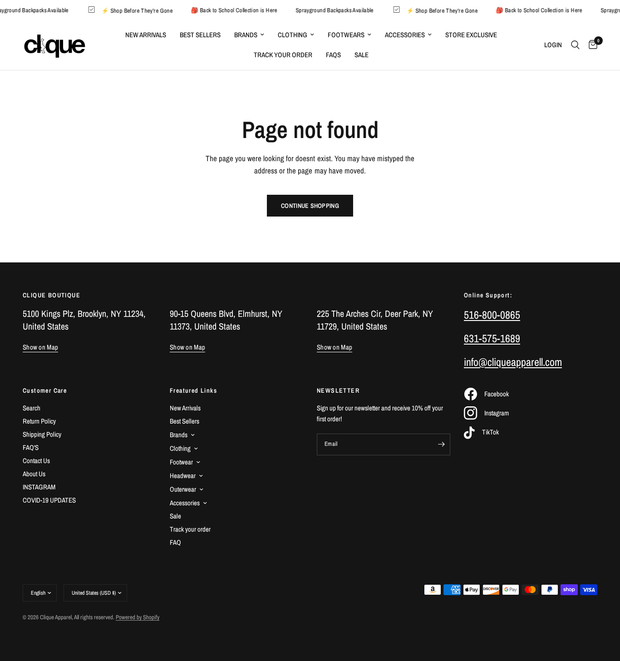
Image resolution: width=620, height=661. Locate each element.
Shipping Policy (42, 434)
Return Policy (39, 421)
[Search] (575, 45)
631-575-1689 (492, 338)
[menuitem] (145, 35)
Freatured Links (193, 390)
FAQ (175, 542)
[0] (590, 45)
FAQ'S (31, 447)
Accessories (405, 34)
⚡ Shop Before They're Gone (141, 10)
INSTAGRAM (39, 487)
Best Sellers (200, 34)
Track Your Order (283, 54)
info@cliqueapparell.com (513, 362)
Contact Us (36, 460)
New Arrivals (145, 34)
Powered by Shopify (137, 617)
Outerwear (183, 489)
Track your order (190, 529)
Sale (361, 54)
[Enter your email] (441, 444)
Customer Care (45, 390)
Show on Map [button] (40, 347)
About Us (34, 473)
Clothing (292, 34)
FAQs (333, 54)
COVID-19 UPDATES (49, 500)
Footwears (346, 34)
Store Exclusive (471, 34)
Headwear (183, 475)
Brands (245, 34)
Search (31, 408)
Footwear (181, 462)
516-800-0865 (492, 314)
